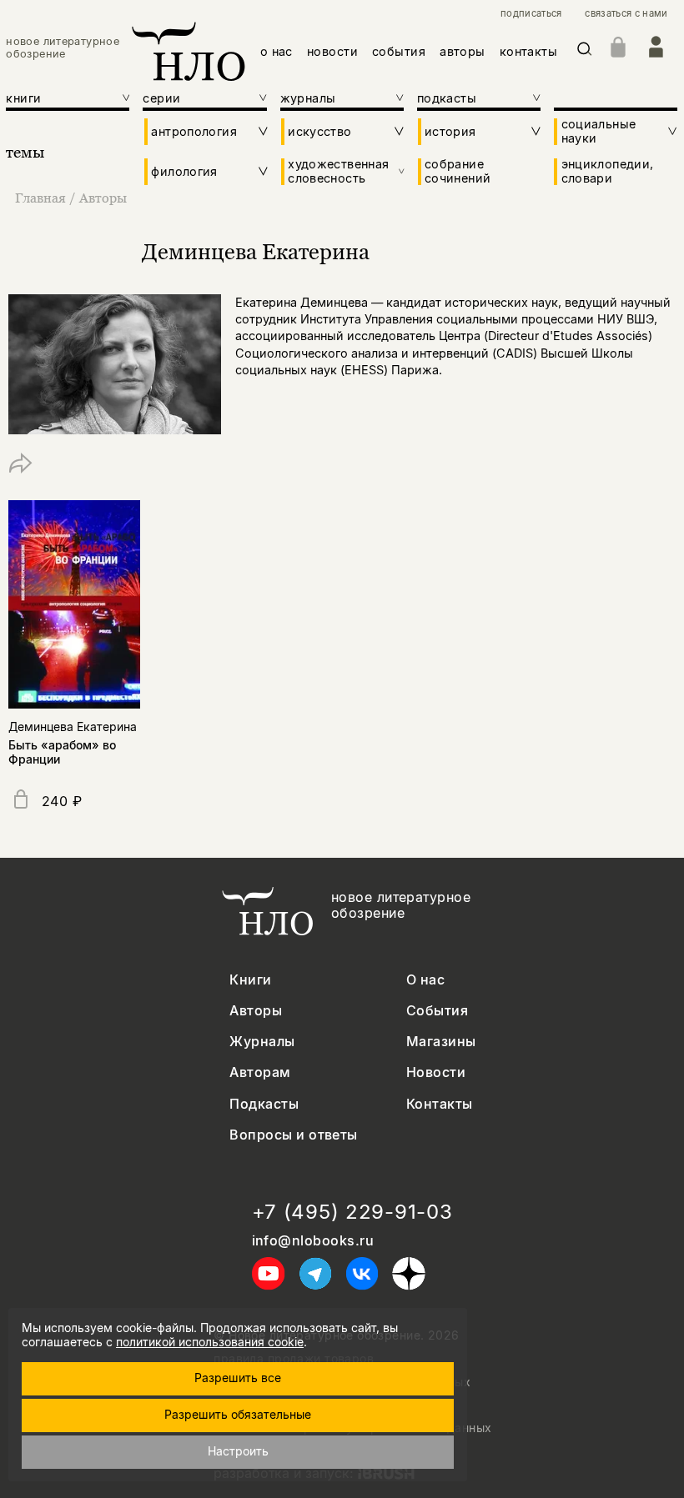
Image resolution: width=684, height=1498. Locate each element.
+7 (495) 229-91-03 (352, 1212)
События (437, 1011)
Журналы (261, 1042)
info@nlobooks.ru (313, 1241)
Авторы (103, 197)
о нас (276, 51)
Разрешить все (237, 1377)
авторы (462, 51)
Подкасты (264, 1104)
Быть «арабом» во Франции (62, 752)
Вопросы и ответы (293, 1135)
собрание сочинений (457, 171)
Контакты (439, 1104)
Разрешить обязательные (237, 1414)
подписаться (531, 13)
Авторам (259, 1072)
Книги (250, 980)
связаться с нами (626, 13)
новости (332, 51)
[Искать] (584, 52)
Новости (435, 1072)
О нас (425, 980)
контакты (528, 51)
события (398, 51)
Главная (40, 197)
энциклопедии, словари (607, 171)
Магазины (441, 1042)
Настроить (238, 1451)
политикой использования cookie (210, 1342)
